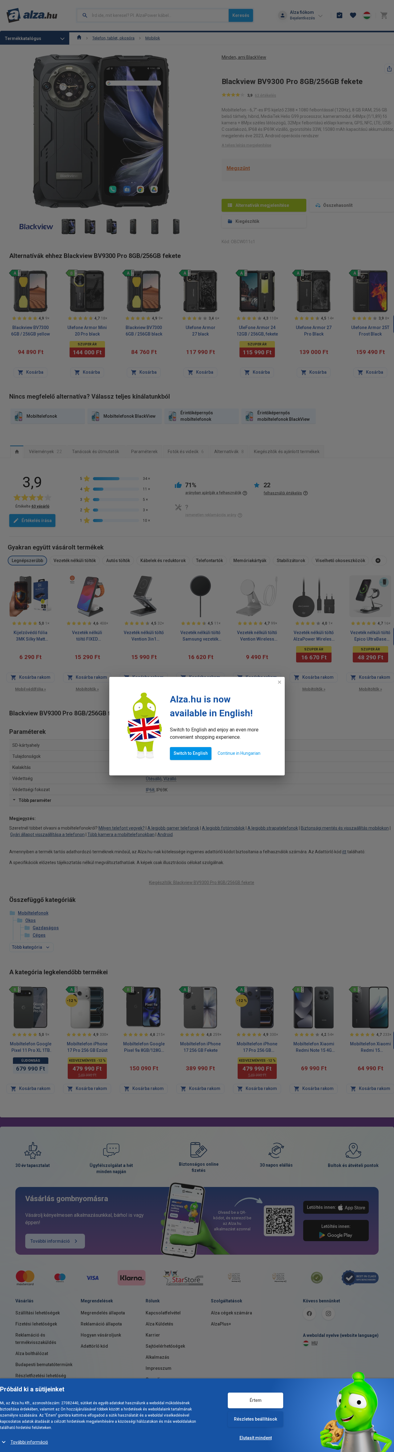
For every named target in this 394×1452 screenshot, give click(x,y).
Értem (256, 1400)
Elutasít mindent (255, 1437)
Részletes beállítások (255, 1419)
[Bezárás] (279, 682)
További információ (29, 1442)
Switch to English (191, 753)
